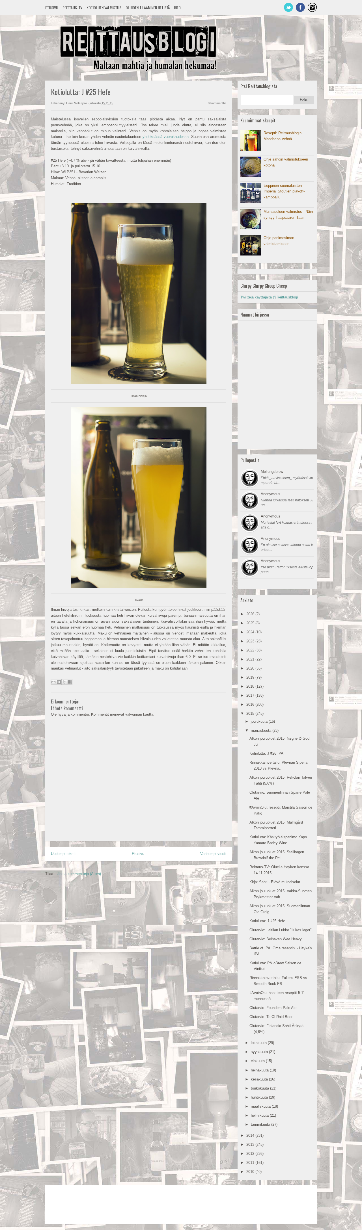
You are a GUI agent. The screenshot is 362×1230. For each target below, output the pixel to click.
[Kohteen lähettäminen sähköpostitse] (53, 682)
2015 (250, 713)
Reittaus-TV (72, 7)
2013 (250, 1144)
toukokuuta (260, 1088)
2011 (250, 1162)
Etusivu (51, 7)
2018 (250, 686)
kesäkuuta (260, 1079)
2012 (250, 1153)
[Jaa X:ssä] (64, 682)
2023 (250, 641)
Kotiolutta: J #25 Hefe (267, 921)
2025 (250, 623)
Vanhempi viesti (213, 854)
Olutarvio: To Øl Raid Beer (270, 1017)
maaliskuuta (261, 1106)
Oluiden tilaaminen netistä (148, 7)
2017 (250, 695)
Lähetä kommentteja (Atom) (78, 874)
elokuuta (258, 1061)
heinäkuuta (260, 1070)
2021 (250, 659)
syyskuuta (260, 1052)
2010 (250, 1172)
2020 (250, 668)
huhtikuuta (260, 1097)
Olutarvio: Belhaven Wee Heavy (275, 939)
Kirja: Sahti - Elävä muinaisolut (274, 882)
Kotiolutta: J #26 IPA (266, 753)
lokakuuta (259, 1043)
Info (177, 7)
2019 (250, 677)
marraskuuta (261, 730)
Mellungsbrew (272, 471)
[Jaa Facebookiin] (69, 682)
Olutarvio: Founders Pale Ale (272, 1008)
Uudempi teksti (63, 854)
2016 (250, 704)
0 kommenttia (217, 103)
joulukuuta (260, 721)
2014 (250, 1135)
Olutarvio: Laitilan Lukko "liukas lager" (280, 930)
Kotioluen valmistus (104, 7)
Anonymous (270, 494)
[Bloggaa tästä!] (59, 682)
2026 (250, 614)
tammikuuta (261, 1124)
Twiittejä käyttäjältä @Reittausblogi (269, 297)
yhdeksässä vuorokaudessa (166, 137)
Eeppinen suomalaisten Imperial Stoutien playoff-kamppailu (284, 191)
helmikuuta (260, 1115)
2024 (250, 632)
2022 (250, 650)
